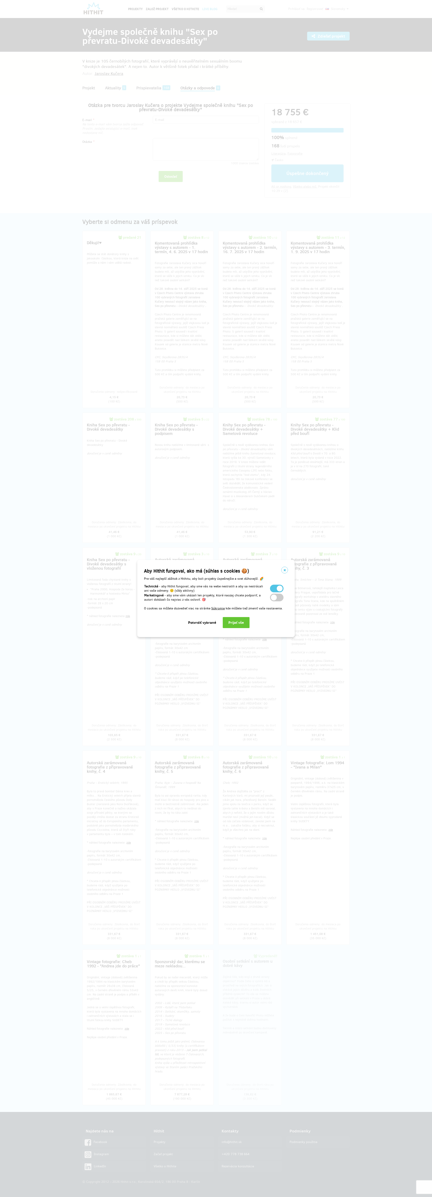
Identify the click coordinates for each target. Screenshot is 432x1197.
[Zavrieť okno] (284, 570)
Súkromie (218, 608)
